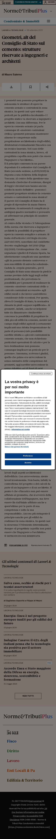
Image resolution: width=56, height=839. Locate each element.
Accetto (28, 462)
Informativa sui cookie (21, 429)
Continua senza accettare (41, 374)
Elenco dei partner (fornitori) (17, 447)
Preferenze (28, 456)
